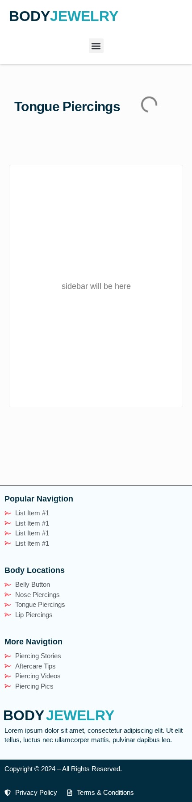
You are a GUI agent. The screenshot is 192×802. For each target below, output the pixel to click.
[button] (96, 45)
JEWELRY (84, 16)
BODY (29, 16)
